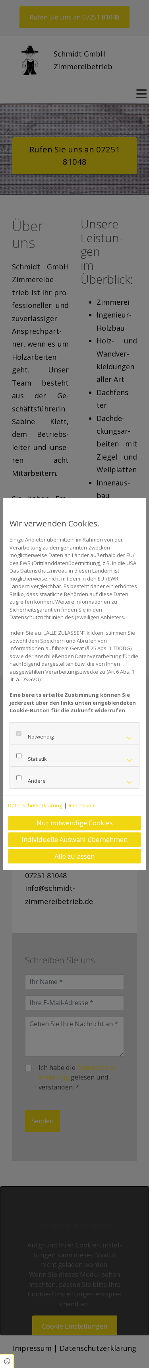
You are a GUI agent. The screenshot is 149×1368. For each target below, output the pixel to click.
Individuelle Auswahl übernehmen (74, 839)
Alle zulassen (74, 856)
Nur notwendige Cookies (75, 822)
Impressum (82, 805)
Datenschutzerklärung (35, 805)
